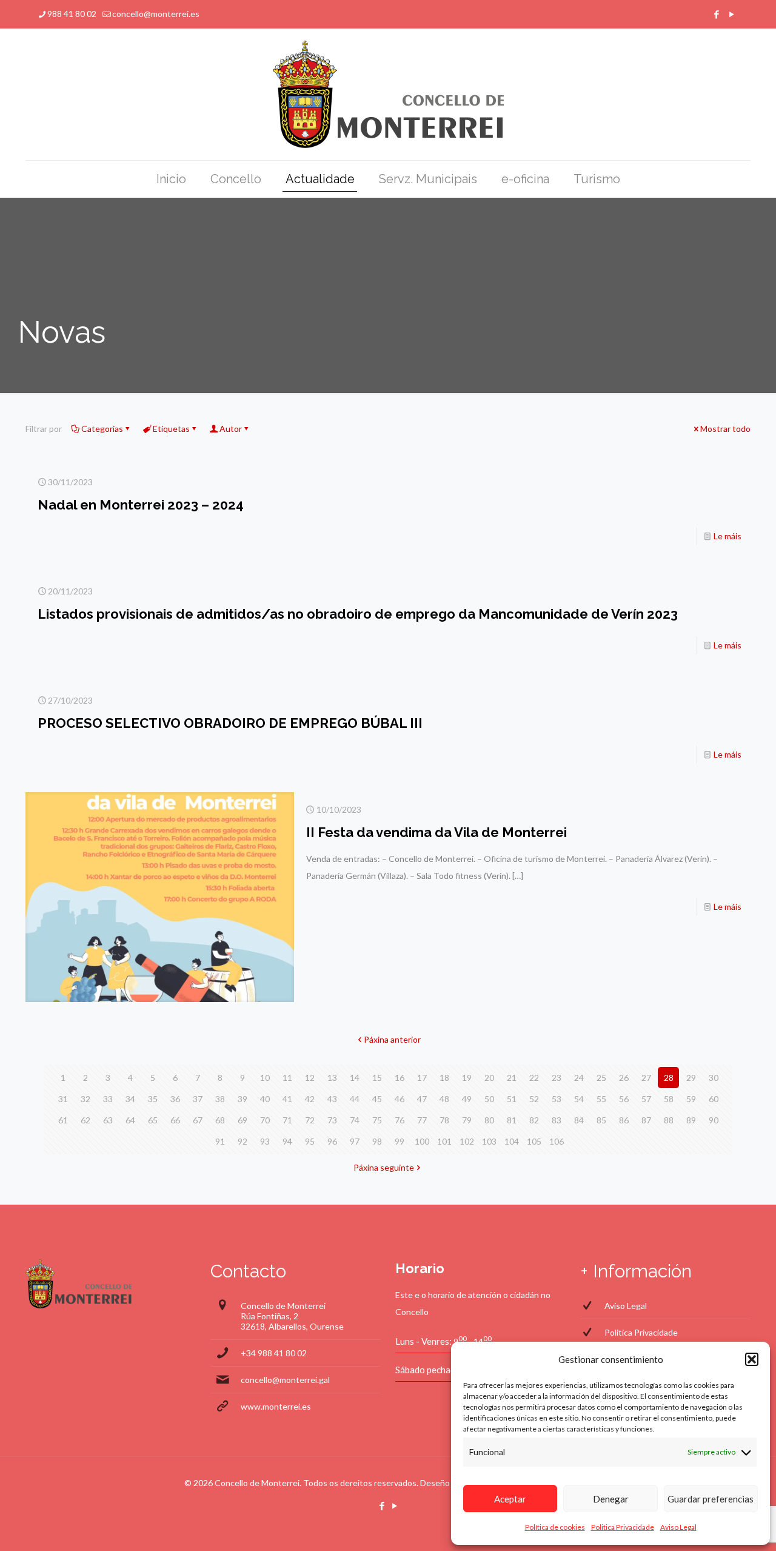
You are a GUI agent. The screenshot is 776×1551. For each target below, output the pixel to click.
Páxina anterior (392, 1039)
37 (197, 1099)
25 (601, 1077)
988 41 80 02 (71, 13)
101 (444, 1141)
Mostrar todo (725, 428)
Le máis (727, 536)
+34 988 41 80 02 (274, 1353)
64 (130, 1120)
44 (355, 1099)
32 (85, 1099)
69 (242, 1120)
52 (534, 1099)
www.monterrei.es (276, 1406)
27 (646, 1077)
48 (444, 1099)
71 (287, 1120)
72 (310, 1120)
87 (646, 1120)
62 (85, 1120)
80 (489, 1120)
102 (467, 1141)
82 (534, 1120)
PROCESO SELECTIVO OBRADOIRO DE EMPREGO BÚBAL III (230, 723)
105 (534, 1141)
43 (332, 1099)
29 (691, 1077)
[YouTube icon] (731, 13)
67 (197, 1120)
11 (287, 1077)
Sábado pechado (428, 1369)
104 (511, 1141)
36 (175, 1099)
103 (489, 1141)
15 (377, 1077)
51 (512, 1099)
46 (399, 1099)
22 (534, 1077)
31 (63, 1099)
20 (489, 1077)
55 (601, 1099)
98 (377, 1141)
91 (220, 1141)
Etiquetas (171, 428)
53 (556, 1099)
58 (669, 1099)
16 (399, 1077)
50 (489, 1099)
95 (310, 1141)
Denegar (611, 1498)
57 (646, 1099)
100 (422, 1141)
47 (422, 1099)
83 (556, 1120)
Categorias (102, 428)
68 (220, 1120)
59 (691, 1099)
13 (332, 1077)
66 (175, 1120)
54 (579, 1099)
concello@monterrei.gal (285, 1379)
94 (287, 1141)
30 (713, 1077)
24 (579, 1077)
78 (444, 1120)
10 (265, 1077)
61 (63, 1120)
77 (422, 1120)
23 (556, 1077)
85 (601, 1120)
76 (399, 1120)
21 (512, 1077)
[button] (752, 1359)
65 (153, 1120)
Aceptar (510, 1498)
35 (153, 1099)
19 (467, 1077)
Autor (230, 428)
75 (377, 1120)
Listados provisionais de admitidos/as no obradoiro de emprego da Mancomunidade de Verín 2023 (358, 614)
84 (579, 1120)
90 (713, 1120)
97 (355, 1141)
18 (444, 1077)
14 (355, 1077)
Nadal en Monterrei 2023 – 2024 (141, 505)
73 (332, 1120)
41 (287, 1099)
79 (467, 1120)
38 (220, 1099)
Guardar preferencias (710, 1498)
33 (108, 1099)
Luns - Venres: (423, 1341)
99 (399, 1141)
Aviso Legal (678, 1527)
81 (512, 1120)
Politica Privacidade (622, 1527)
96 (332, 1141)
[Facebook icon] (716, 13)
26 (624, 1077)
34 (130, 1099)
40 (265, 1099)
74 (355, 1120)
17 (422, 1077)
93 (265, 1141)
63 (108, 1120)
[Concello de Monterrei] (388, 94)
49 (467, 1099)
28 (669, 1077)
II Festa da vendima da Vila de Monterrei (436, 832)
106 (556, 1141)
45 (377, 1099)
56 (624, 1099)
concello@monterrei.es (155, 13)
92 (242, 1141)
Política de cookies (555, 1527)
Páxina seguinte (383, 1167)
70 (265, 1120)
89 (691, 1120)
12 (310, 1077)
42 (310, 1099)
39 (242, 1099)
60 (713, 1099)
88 (669, 1120)
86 (624, 1120)
